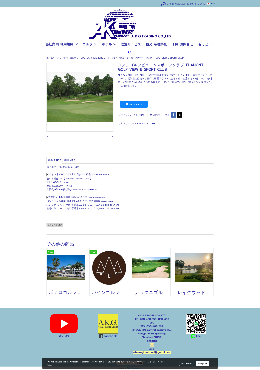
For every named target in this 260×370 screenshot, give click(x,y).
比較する (156, 115)
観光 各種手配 (156, 44)
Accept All (202, 363)
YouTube (64, 335)
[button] (130, 52)
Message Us (135, 104)
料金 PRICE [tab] (54, 160)
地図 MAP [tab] (69, 160)
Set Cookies (186, 363)
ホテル (107, 44)
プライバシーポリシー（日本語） (140, 361)
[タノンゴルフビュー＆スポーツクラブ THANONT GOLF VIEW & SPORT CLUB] (80, 97)
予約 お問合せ (182, 44)
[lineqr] (196, 323)
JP (211, 4)
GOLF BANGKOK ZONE (143, 123)
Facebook (110, 336)
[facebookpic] (108, 324)
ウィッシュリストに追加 (132, 115)
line (198, 336)
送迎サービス (131, 44)
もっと (204, 44)
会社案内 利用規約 (60, 44)
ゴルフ (88, 44)
